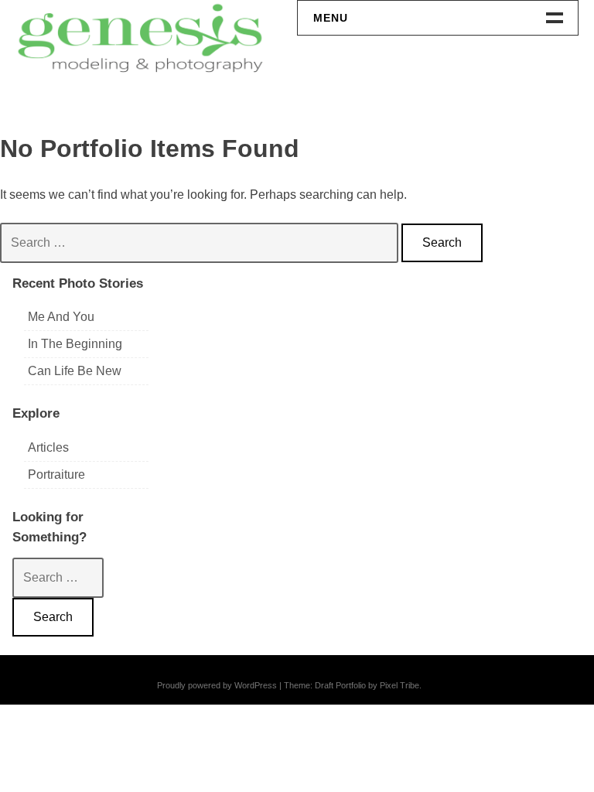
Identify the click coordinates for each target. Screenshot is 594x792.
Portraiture (56, 474)
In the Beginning (75, 343)
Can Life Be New (74, 370)
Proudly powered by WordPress (217, 685)
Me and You (61, 316)
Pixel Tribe (399, 685)
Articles (48, 447)
